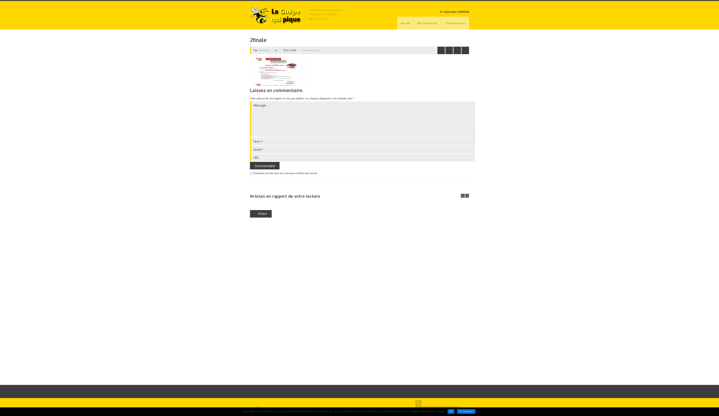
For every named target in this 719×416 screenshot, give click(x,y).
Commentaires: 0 (310, 50)
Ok (451, 411)
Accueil (405, 23)
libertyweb (264, 50)
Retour (262, 213)
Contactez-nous (455, 23)
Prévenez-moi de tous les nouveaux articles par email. (285, 173)
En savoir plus (466, 411)
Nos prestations (428, 23)
